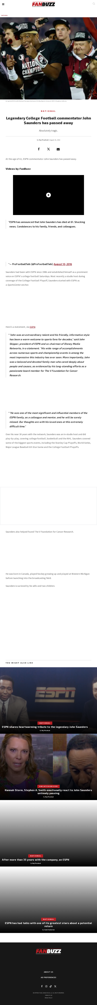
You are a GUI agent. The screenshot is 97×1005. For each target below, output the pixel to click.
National (4, 15)
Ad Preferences (48, 977)
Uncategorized (48, 786)
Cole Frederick (49, 930)
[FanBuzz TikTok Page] (50, 986)
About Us (48, 972)
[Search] (94, 4)
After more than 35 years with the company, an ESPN (35, 859)
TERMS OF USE (48, 995)
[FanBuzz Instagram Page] (46, 986)
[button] (3, 4)
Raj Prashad (43, 140)
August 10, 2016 (63, 264)
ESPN (32, 326)
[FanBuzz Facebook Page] (42, 986)
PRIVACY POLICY (48, 998)
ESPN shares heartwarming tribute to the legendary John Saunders (45, 726)
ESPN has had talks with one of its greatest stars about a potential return (48, 925)
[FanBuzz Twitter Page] (55, 986)
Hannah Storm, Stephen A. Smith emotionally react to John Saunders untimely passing (48, 792)
